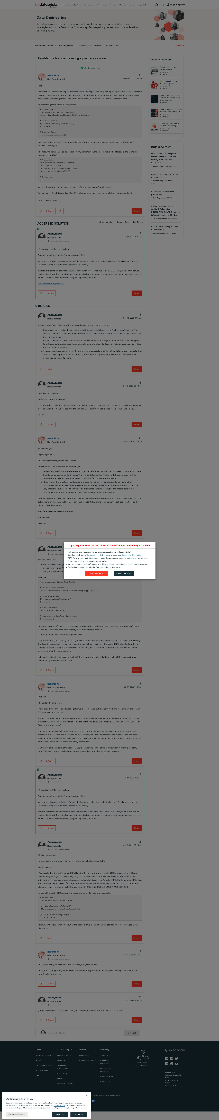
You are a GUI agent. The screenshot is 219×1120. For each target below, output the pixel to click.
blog (104, 564)
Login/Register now (97, 573)
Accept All (79, 1114)
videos (111, 564)
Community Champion (131, 555)
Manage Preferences (16, 1114)
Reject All (60, 1114)
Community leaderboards (97, 555)
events (96, 558)
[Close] (86, 1095)
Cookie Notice (59, 1105)
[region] (46, 1105)
